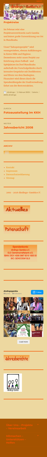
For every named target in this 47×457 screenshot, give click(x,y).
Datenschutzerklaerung (18, 174)
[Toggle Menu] (7, 152)
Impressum (11, 171)
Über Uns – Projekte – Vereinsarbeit (19, 427)
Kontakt (10, 167)
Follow (38, 292)
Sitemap (10, 178)
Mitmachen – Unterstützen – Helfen (16, 439)
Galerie (35, 92)
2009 (6, 95)
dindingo (11, 92)
